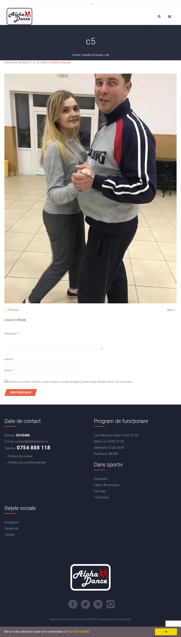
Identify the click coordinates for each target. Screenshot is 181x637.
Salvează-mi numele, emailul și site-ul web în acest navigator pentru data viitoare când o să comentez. (68, 381)
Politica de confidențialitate (27, 462)
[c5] (90, 188)
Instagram (12, 522)
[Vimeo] (98, 604)
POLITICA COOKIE (78, 631)
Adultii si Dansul (93, 55)
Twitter (10, 534)
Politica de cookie (20, 456)
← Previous (11, 310)
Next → (172, 310)
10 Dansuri (101, 497)
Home (76, 55)
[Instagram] (110, 604)
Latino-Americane (106, 485)
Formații (100, 491)
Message (11, 333)
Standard (100, 479)
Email (8, 370)
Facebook (11, 528)
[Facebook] (73, 604)
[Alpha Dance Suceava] (19, 16)
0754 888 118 (33, 448)
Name (9, 359)
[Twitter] (85, 604)
